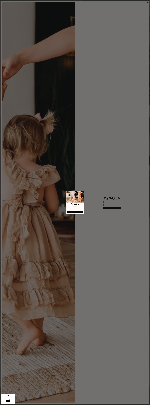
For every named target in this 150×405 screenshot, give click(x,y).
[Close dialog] (82, 192)
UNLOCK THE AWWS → (75, 212)
